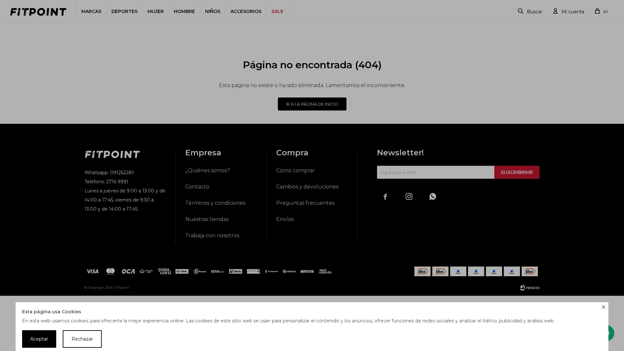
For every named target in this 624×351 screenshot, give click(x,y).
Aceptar (39, 339)
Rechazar (82, 339)
